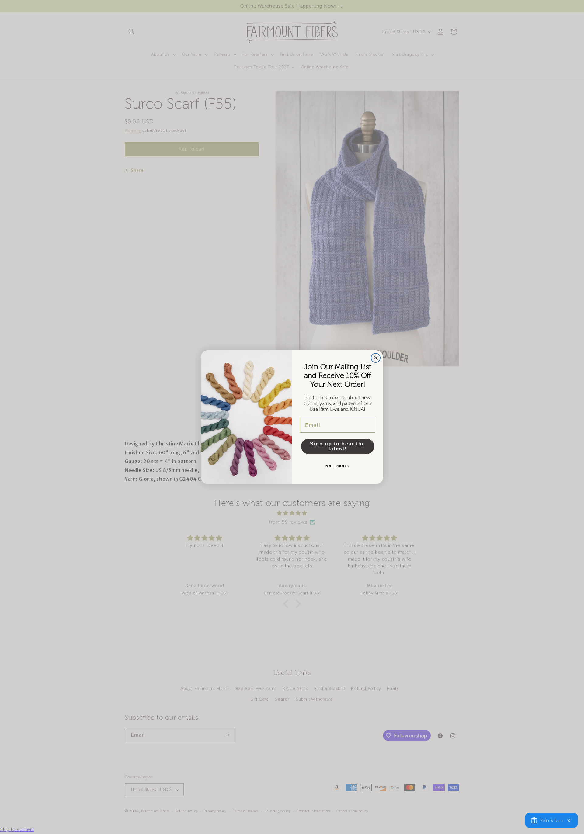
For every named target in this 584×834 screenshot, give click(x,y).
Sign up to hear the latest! (337, 446)
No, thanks (337, 466)
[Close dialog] (375, 357)
